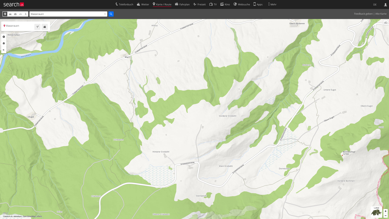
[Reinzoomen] (385, 211)
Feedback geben (363, 13)
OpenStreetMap (29, 216)
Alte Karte (381, 13)
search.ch (9, 216)
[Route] (37, 27)
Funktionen (3, 50)
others (39, 216)
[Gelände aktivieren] (385, 22)
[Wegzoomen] (385, 215)
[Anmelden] (385, 4)
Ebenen (3, 43)
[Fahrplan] (45, 27)
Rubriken (3, 37)
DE (375, 4)
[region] (194, 119)
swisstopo (18, 216)
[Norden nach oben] (385, 28)
